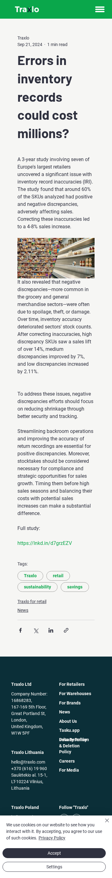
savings (74, 586)
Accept (54, 853)
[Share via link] (66, 630)
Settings (54, 866)
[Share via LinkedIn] (51, 630)
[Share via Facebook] (20, 630)
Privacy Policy (52, 837)
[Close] (103, 824)
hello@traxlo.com (28, 762)
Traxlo (30, 575)
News (22, 610)
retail (58, 575)
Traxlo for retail (31, 601)
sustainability (37, 586)
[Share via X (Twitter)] (36, 630)
